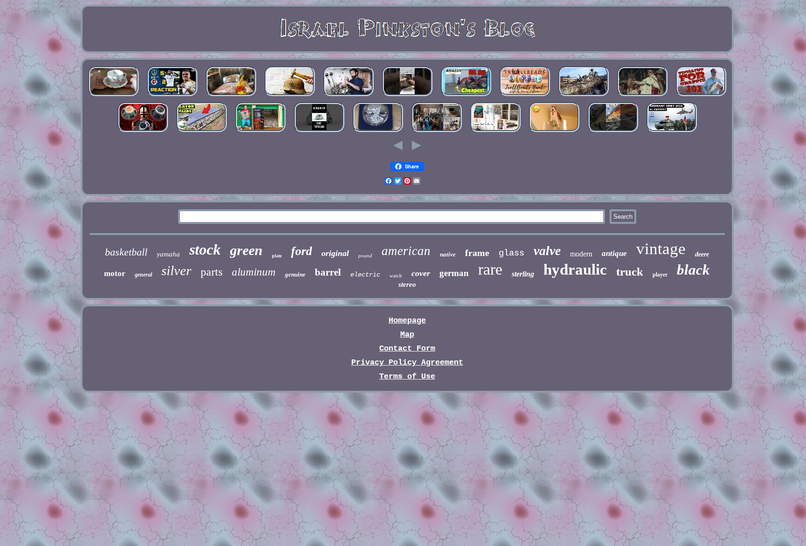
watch (395, 275)
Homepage (407, 320)
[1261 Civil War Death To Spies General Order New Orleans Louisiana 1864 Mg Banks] (554, 131)
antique (614, 253)
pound (365, 255)
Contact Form (407, 348)
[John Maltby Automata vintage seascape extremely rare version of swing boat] (201, 131)
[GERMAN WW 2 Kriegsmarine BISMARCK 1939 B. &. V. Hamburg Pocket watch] (583, 95)
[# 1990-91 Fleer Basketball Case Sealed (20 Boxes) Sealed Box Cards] (407, 95)
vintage (661, 249)
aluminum (254, 272)
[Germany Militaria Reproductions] (672, 131)
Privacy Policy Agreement (407, 362)
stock (205, 249)
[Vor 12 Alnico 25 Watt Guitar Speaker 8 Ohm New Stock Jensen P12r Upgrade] (143, 131)
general (143, 274)
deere (702, 254)
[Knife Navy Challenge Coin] (260, 131)
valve (547, 250)
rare (490, 269)
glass (511, 253)
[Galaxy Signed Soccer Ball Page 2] (172, 95)
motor (114, 273)
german (454, 273)
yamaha (168, 254)
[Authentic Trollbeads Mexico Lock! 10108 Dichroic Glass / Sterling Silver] (525, 95)
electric (365, 274)
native (448, 254)
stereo (407, 284)
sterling (523, 274)
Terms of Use (407, 376)
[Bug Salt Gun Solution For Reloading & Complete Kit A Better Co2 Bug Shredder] (231, 95)
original (335, 253)
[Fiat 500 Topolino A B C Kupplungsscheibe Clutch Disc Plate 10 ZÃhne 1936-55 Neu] (319, 131)
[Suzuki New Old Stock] (613, 131)
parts (211, 272)
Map (407, 334)
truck (629, 271)
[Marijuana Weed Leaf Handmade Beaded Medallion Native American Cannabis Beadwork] (495, 131)
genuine (295, 274)
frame (477, 253)
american (406, 251)
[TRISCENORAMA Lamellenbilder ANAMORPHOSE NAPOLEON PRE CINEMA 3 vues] (642, 95)
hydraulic (575, 269)
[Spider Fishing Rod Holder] (701, 95)
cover (420, 273)
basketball (126, 252)
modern (581, 254)
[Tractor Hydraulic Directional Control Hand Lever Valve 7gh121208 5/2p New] (348, 95)
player (660, 274)
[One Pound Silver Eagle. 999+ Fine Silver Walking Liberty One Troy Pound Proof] (378, 131)
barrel (328, 272)
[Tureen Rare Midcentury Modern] (437, 131)
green (246, 250)
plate (277, 255)
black (693, 270)
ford (301, 251)
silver (176, 270)
